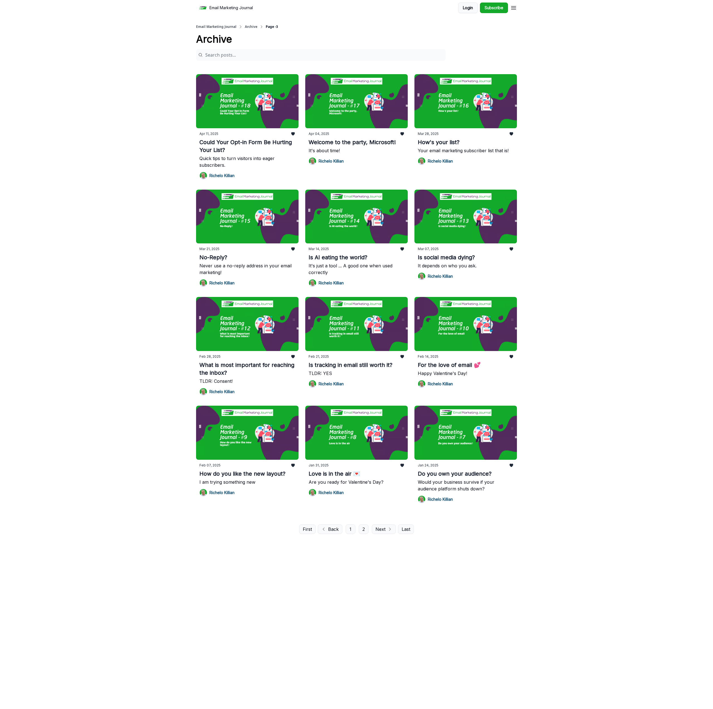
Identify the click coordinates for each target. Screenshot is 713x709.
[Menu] (513, 7)
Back (333, 529)
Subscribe (494, 7)
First (307, 529)
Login (468, 7)
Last (406, 529)
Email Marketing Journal (216, 27)
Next (380, 529)
